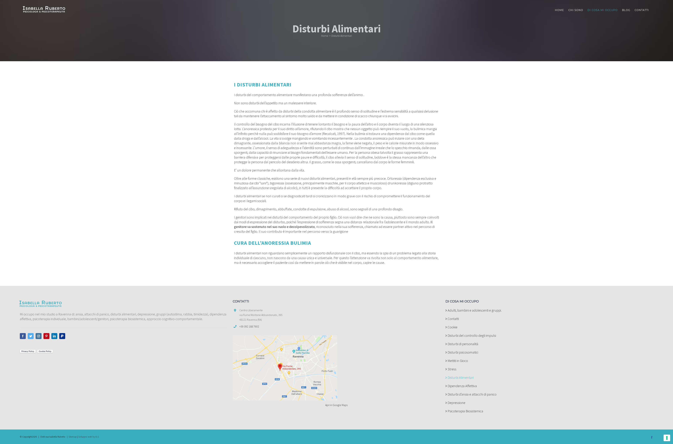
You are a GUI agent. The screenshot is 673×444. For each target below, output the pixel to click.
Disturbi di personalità (463, 344)
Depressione (456, 402)
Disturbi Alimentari (461, 377)
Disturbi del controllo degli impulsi (472, 335)
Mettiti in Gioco (458, 360)
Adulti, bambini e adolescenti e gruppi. (475, 310)
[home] (40, 302)
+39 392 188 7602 (249, 326)
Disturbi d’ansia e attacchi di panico (472, 394)
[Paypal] (62, 336)
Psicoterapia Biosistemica (465, 411)
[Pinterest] (46, 336)
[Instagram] (39, 336)
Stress (452, 369)
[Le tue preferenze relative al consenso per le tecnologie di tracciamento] (667, 438)
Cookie (452, 327)
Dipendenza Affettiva (462, 386)
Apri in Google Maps (336, 405)
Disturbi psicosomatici (463, 352)
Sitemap (73, 436)
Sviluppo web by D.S (88, 436)
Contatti (453, 318)
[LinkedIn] (54, 336)
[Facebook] (23, 336)
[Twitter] (31, 336)
